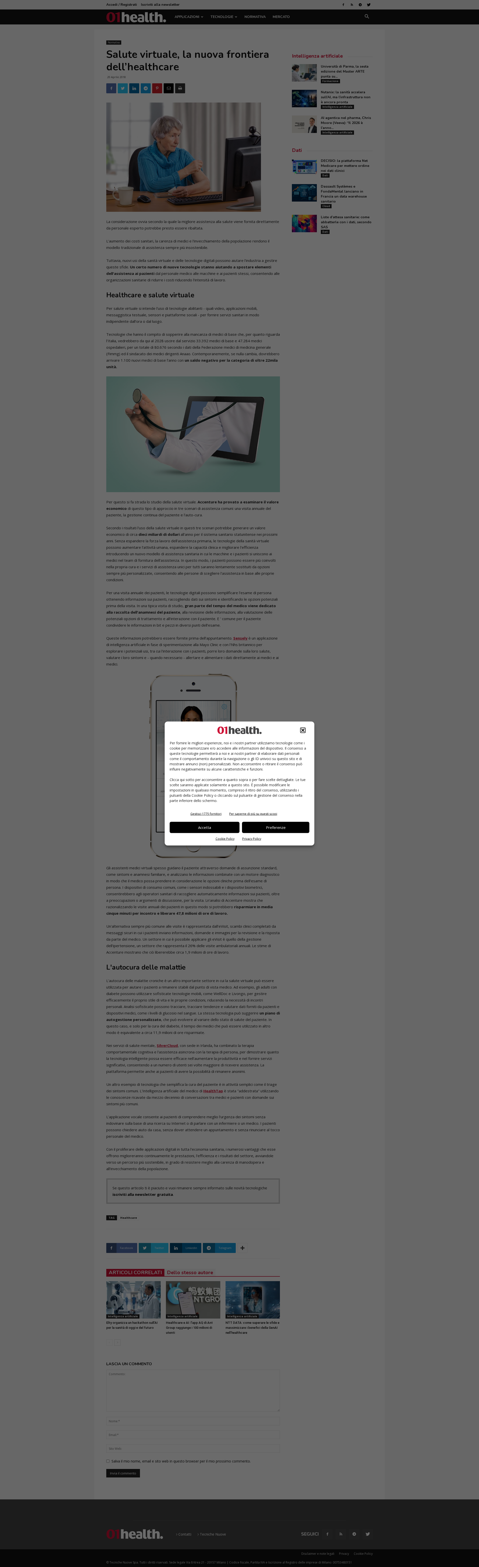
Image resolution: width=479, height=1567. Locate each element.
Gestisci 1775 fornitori (206, 813)
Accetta (204, 827)
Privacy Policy (251, 838)
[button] (302, 730)
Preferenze (276, 827)
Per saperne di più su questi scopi (253, 813)
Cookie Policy (225, 838)
